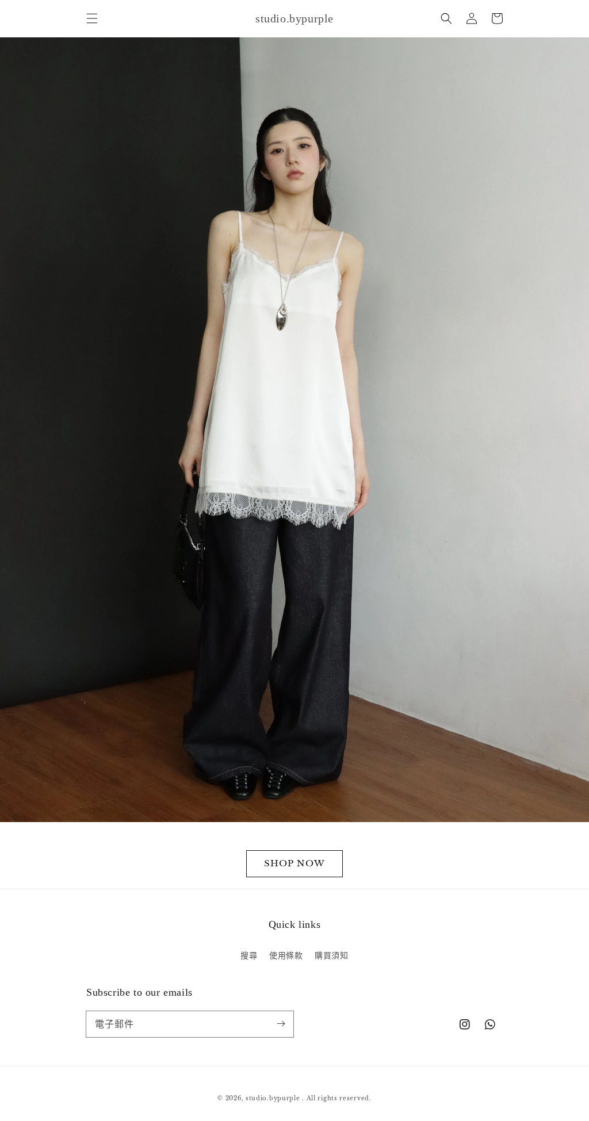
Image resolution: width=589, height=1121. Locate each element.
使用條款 (286, 955)
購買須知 (331, 955)
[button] (92, 18)
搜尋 (248, 955)
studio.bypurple (273, 1098)
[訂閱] (280, 1023)
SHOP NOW (294, 863)
